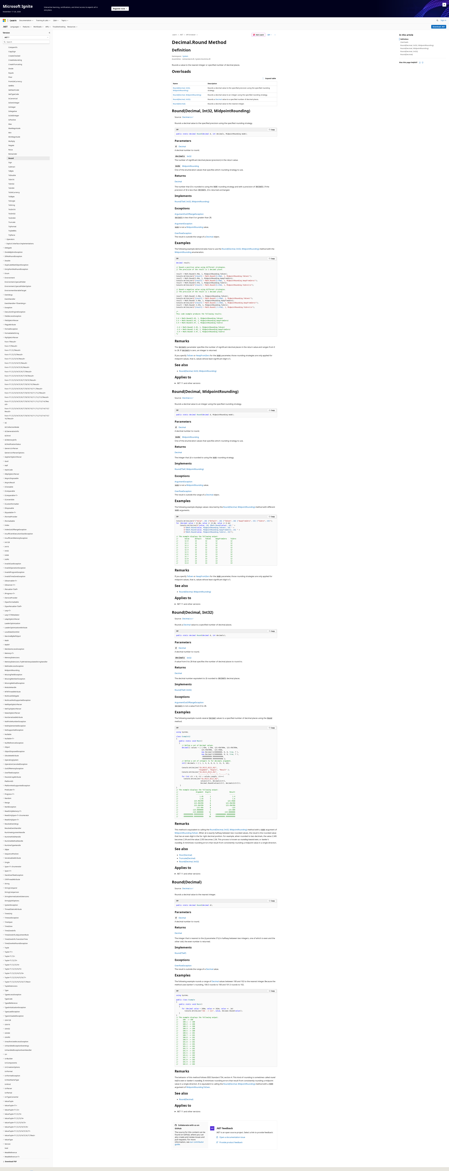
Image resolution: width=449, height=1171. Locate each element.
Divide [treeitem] (10, 68)
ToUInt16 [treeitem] (11, 209)
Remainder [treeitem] (12, 154)
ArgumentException (183, 223)
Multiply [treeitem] (11, 141)
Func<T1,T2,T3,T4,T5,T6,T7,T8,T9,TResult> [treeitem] (20, 380)
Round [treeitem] (11, 158)
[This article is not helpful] (422, 62)
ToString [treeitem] (11, 205)
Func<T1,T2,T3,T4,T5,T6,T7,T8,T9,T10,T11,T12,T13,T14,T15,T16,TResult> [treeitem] (27, 417)
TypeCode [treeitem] (8, 999)
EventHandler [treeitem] (10, 299)
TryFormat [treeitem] (12, 226)
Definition (404, 39)
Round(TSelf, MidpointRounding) (189, 469)
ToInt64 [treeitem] (11, 188)
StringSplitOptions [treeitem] (12, 901)
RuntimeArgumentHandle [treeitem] (15, 832)
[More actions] (275, 35)
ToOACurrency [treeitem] (14, 192)
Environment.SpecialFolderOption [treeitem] (18, 286)
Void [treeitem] (6, 1148)
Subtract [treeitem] (11, 167)
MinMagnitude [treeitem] (14, 137)
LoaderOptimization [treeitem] (12, 623)
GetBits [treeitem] (11, 86)
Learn (174, 35)
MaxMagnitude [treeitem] (14, 128)
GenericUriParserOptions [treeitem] (14, 453)
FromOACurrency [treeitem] (15, 81)
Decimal (218, 99)
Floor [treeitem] (10, 77)
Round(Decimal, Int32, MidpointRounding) (240, 249)
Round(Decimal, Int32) (181, 99)
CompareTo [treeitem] (12, 47)
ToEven (190, 355)
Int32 (189, 156)
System (185, 56)
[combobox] (26, 37)
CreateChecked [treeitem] (14, 56)
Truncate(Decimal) (187, 858)
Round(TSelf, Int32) (183, 690)
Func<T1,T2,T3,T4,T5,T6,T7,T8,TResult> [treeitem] (19, 376)
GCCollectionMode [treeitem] (12, 427)
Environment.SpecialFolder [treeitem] (15, 282)
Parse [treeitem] (10, 150)
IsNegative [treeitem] (12, 111)
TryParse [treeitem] (11, 235)
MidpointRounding (190, 166)
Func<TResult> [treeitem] (10, 342)
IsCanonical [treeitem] (13, 98)
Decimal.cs (187, 117)
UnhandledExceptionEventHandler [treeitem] (18, 1050)
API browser (191, 35)
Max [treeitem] (10, 124)
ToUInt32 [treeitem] (11, 214)
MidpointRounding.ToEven (186, 833)
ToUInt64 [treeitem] (11, 218)
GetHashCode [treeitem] (13, 90)
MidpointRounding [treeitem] (12, 670)
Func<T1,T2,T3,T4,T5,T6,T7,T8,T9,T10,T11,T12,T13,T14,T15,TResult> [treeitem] (27, 410)
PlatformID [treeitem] (9, 781)
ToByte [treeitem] (11, 171)
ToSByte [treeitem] (11, 196)
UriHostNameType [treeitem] (12, 1080)
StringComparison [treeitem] (12, 892)
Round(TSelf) (180, 953)
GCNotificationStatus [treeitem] (13, 444)
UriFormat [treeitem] (9, 1071)
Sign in (443, 20)
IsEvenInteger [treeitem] (13, 103)
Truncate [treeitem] (11, 222)
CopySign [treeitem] (12, 51)
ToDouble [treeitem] (12, 175)
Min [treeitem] (9, 133)
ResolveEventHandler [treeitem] (13, 828)
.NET (181, 35)
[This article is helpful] (419, 62)
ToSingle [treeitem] (11, 201)
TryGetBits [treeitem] (12, 231)
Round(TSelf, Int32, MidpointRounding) (192, 201)
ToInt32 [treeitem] (11, 184)
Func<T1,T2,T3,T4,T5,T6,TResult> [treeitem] (17, 367)
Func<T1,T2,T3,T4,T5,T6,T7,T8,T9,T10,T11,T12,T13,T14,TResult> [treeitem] (27, 402)
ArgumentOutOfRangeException (189, 214)
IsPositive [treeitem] (12, 120)
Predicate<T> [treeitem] (10, 790)
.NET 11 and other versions (188, 383)
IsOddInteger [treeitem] (13, 115)
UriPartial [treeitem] (8, 1093)
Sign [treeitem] (10, 162)
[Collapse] (49, 33)
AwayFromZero (203, 355)
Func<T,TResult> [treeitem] (11, 346)
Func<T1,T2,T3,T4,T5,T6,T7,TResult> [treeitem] (18, 371)
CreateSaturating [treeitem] (15, 60)
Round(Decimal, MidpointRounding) (187, 95)
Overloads (404, 42)
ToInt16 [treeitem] (11, 179)
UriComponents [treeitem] (11, 1063)
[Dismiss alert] (444, 5)
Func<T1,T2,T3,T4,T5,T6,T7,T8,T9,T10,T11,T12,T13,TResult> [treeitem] (27, 397)
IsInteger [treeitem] (12, 107)
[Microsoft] (4, 20)
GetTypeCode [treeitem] (13, 94)
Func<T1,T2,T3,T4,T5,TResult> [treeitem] (16, 363)
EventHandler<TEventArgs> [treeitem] (15, 303)
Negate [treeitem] (11, 145)
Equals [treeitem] (11, 73)
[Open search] (437, 20)
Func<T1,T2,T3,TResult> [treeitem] (14, 354)
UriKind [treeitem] (8, 1084)
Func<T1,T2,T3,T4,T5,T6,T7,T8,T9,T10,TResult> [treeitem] (22, 384)
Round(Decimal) (179, 104)
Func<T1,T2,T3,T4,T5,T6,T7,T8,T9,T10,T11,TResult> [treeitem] (23, 389)
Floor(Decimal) (185, 855)
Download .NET (439, 27)
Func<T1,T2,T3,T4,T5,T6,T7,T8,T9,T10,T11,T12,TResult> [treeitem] (25, 393)
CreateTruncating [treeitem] (15, 64)
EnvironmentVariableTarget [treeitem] (15, 290)
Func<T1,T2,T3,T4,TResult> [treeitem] (15, 359)
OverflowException (183, 233)
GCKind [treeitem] (8, 436)
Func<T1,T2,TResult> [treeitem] (13, 350)
